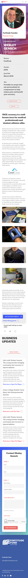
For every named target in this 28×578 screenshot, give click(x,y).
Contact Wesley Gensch (9, 320)
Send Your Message (10, 527)
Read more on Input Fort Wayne (12, 384)
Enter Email (7, 483)
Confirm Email (8, 489)
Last (5, 472)
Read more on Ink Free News (11, 411)
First (5, 464)
